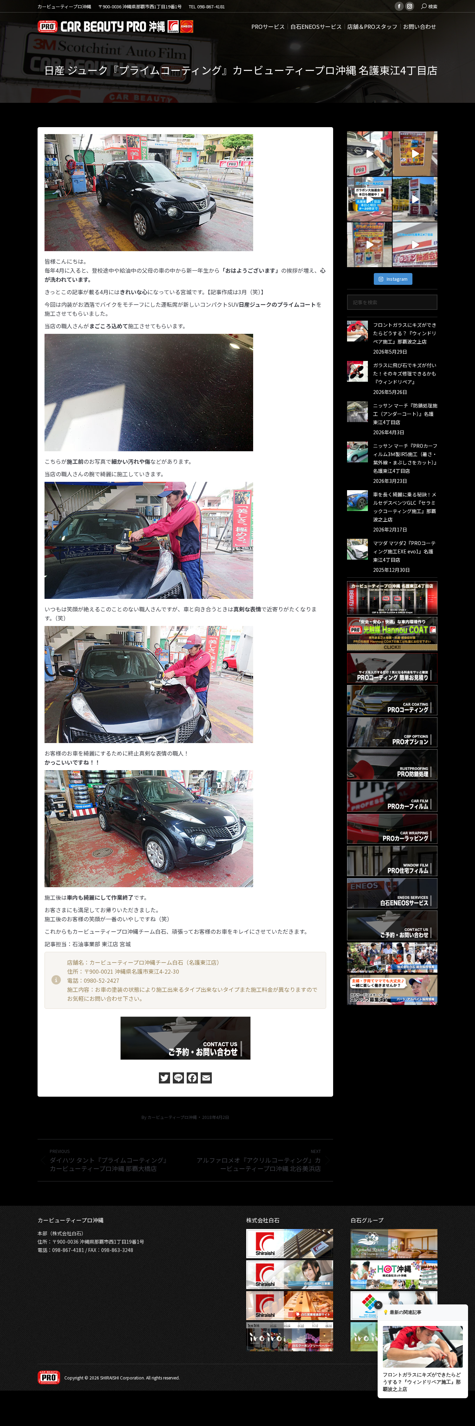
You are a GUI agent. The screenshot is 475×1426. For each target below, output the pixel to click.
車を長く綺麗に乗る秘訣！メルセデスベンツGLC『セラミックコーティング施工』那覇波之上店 (404, 507)
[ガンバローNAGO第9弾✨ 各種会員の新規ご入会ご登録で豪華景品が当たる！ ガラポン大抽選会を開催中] (415, 244)
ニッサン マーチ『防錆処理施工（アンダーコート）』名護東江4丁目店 (405, 414)
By (169, 1117)
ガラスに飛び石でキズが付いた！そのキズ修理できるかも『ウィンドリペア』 (404, 373)
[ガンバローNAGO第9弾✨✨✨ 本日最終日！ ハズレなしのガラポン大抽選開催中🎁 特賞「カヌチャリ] (369, 244)
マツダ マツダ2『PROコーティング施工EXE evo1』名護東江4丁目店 (404, 551)
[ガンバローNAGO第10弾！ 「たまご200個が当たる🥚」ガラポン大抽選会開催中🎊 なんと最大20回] (415, 199)
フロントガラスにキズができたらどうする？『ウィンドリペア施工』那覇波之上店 (404, 333)
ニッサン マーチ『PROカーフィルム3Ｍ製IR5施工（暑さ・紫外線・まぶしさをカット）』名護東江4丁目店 (405, 458)
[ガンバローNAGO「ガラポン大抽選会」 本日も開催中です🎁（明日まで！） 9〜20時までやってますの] (369, 199)
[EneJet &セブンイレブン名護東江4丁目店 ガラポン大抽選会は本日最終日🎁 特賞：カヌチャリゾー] (415, 153)
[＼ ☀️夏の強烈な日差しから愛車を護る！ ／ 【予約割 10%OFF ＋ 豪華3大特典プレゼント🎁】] (369, 153)
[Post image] (357, 331)
